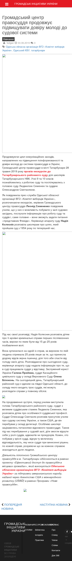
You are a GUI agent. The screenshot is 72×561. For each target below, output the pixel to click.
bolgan (10, 42)
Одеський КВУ (21, 50)
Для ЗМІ (55, 555)
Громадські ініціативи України (35, 3)
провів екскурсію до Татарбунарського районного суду (26, 173)
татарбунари (38, 50)
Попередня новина (11, 506)
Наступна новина (54, 504)
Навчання (8, 39)
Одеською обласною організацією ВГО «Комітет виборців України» (34, 469)
